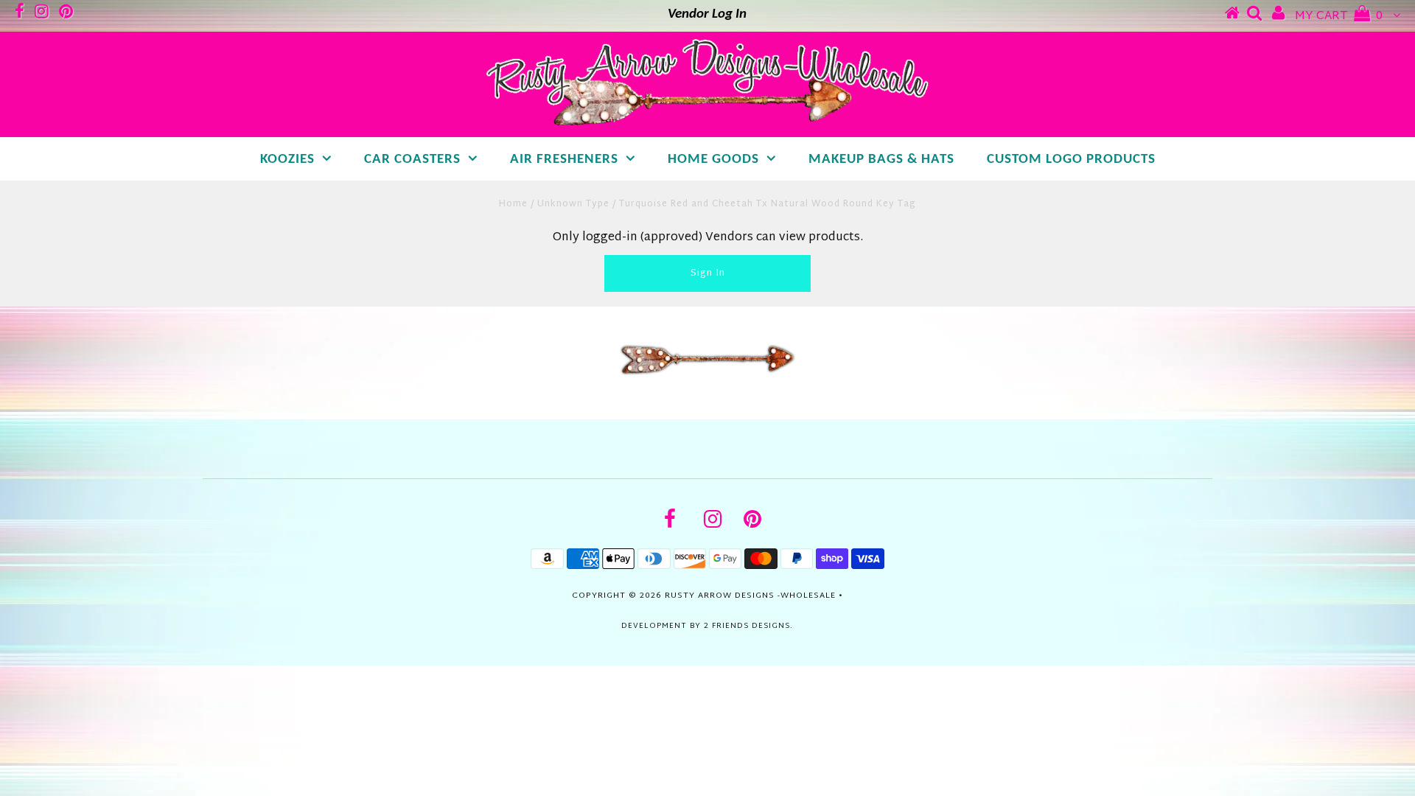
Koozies (287, 160)
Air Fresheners (564, 160)
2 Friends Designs (747, 626)
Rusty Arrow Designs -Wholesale (750, 595)
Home (513, 204)
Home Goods (713, 160)
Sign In (708, 273)
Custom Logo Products (1071, 160)
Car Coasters (412, 160)
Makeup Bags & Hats (881, 160)
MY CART (1339, 16)
